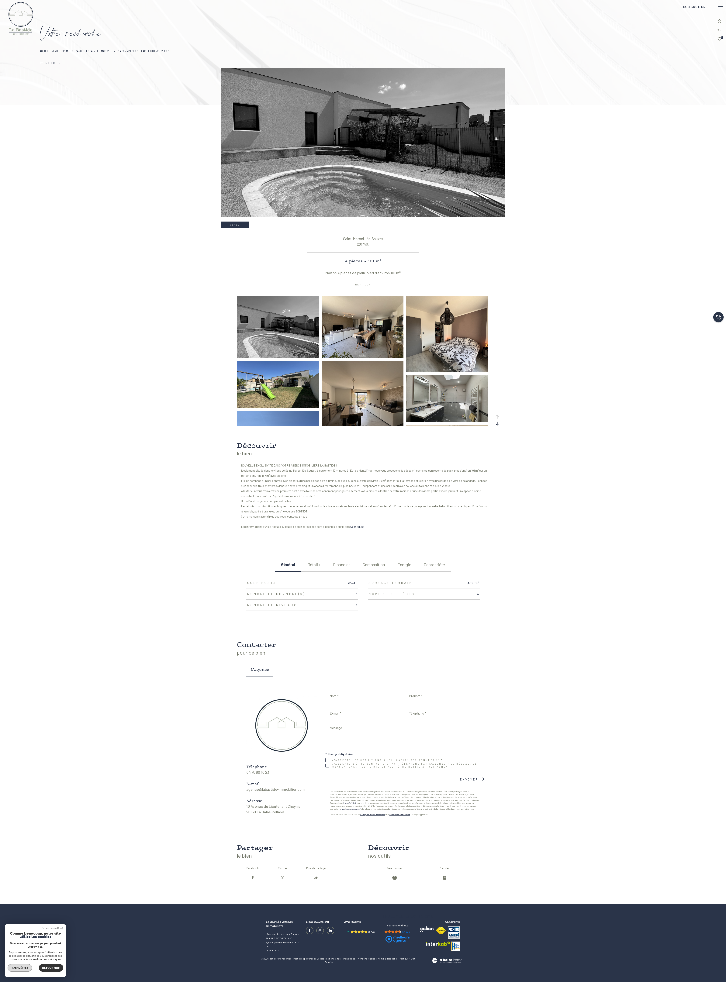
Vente (55, 51)
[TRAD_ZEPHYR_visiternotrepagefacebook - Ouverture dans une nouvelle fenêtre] (309, 930)
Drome (65, 51)
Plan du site (349, 958)
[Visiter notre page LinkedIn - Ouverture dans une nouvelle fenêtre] (330, 930)
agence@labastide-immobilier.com (275, 789)
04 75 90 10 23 (257, 772)
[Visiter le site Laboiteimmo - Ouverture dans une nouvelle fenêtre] (447, 961)
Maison (105, 51)
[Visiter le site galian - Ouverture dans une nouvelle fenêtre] (427, 929)
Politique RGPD (407, 958)
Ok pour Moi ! (51, 968)
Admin (381, 958)
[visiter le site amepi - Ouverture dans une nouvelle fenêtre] (454, 932)
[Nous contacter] (718, 317)
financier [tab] (341, 564)
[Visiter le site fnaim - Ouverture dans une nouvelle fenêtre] (440, 930)
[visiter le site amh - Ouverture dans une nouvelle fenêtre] (455, 946)
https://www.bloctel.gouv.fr (350, 809)
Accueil (44, 51)
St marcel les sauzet (85, 51)
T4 (113, 51)
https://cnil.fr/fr (350, 803)
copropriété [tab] (434, 564)
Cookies (329, 962)
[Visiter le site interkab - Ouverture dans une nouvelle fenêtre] (438, 944)
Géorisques (357, 526)
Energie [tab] (404, 564)
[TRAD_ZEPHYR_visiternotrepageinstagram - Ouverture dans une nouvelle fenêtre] (320, 930)
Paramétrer (20, 968)
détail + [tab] (314, 564)
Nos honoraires (333, 958)
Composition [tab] (373, 564)
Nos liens (392, 958)
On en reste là (50, 928)
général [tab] (288, 564)
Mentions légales (367, 958)
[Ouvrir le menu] (720, 6)
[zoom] (278, 356)
